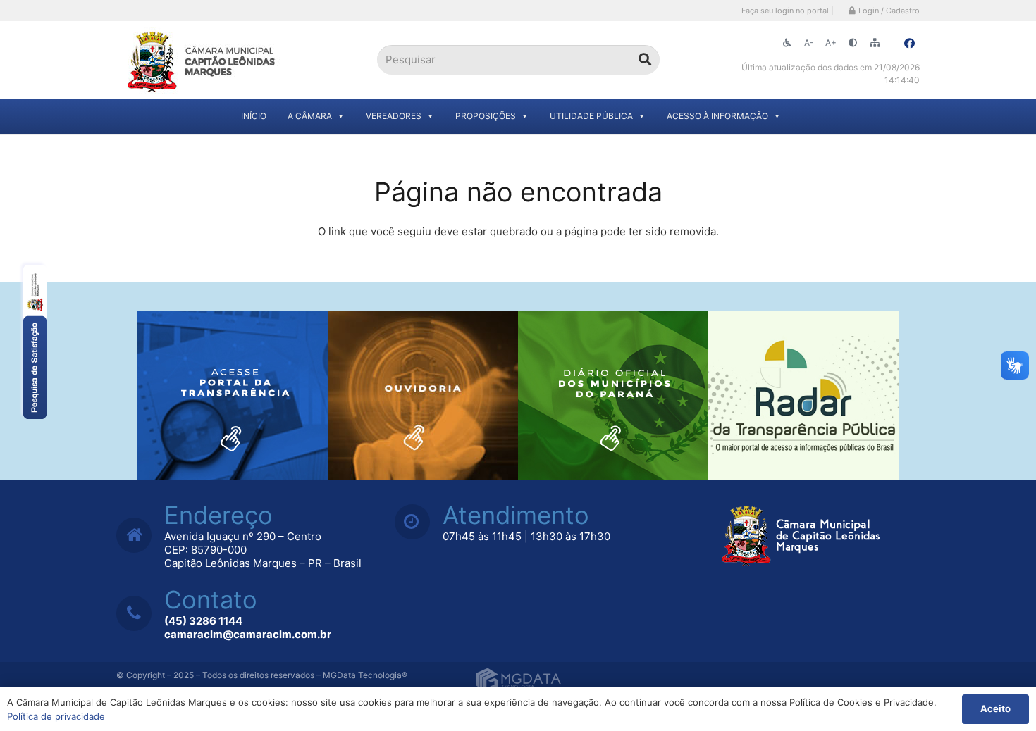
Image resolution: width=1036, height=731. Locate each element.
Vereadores (393, 116)
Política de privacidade (56, 716)
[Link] (202, 60)
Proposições (485, 116)
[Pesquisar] (645, 60)
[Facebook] (909, 43)
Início (253, 116)
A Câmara (310, 116)
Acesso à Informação (717, 116)
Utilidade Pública (591, 116)
